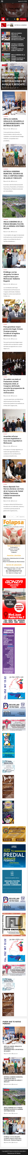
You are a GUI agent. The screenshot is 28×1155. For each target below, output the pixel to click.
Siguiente (22, 516)
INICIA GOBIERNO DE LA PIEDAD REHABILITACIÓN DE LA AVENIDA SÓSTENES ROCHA (18, 47)
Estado (5, 269)
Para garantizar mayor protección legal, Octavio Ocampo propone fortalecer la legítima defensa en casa (13, 331)
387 (17, 516)
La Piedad (4, 65)
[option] (14, 36)
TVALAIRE (14, 8)
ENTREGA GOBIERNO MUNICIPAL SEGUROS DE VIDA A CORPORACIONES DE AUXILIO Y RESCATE (14, 78)
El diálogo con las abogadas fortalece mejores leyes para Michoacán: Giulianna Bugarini (17, 58)
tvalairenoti (13, 88)
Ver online (23, 19)
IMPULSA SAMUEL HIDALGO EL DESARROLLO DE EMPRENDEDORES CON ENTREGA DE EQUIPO (13, 1049)
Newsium (9, 1153)
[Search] (15, 19)
